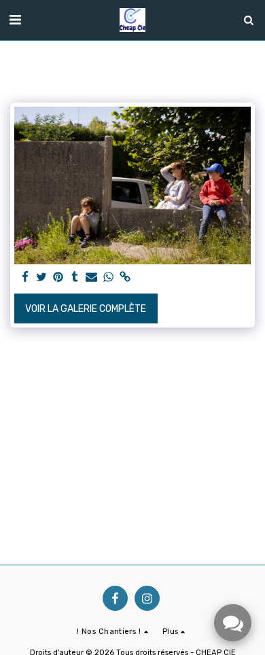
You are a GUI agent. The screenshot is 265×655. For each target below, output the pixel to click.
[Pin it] (58, 277)
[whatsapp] (109, 277)
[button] (14, 20)
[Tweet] (42, 277)
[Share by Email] (92, 277)
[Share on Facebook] (25, 277)
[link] (125, 277)
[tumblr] (75, 277)
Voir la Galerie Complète (85, 309)
